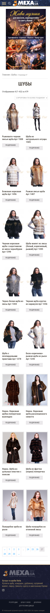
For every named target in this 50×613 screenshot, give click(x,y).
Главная (6, 74)
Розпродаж (13, 602)
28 (5, 554)
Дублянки (37, 602)
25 (33, 549)
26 (37, 549)
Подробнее (10, 145)
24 (28, 549)
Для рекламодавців (26, 606)
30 (14, 554)
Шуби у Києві (26, 602)
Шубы (14, 74)
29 (9, 554)
